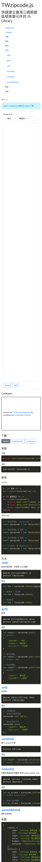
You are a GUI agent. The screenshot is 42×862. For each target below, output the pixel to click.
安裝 (7, 41)
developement (17, 441)
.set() (9, 66)
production (30, 441)
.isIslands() (11, 77)
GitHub (6, 441)
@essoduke (16, 415)
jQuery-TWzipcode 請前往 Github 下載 (18, 106)
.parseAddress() (13, 82)
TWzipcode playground (21, 412)
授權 (7, 91)
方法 (7, 50)
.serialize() (11, 71)
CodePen (27, 415)
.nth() (9, 55)
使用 (7, 46)
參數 (7, 87)
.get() (9, 60)
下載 (7, 37)
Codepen (8, 32)
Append (8, 385)
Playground (9, 28)
